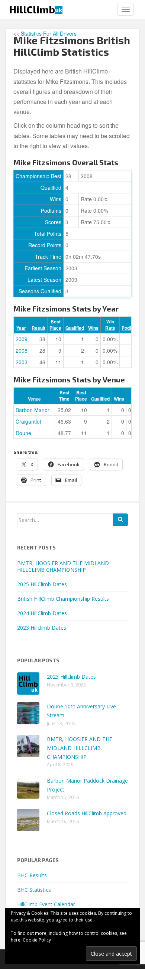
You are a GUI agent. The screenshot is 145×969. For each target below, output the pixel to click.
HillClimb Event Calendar (46, 904)
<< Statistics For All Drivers (45, 33)
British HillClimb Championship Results (63, 598)
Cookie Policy (37, 940)
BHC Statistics (34, 889)
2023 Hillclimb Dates (41, 627)
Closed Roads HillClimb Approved (86, 813)
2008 (22, 350)
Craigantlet (28, 421)
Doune (23, 433)
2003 (22, 362)
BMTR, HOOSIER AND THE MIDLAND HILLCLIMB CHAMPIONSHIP (63, 566)
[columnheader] (21, 325)
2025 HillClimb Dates (42, 584)
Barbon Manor (32, 410)
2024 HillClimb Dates (42, 613)
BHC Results (32, 875)
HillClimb (35, 9)
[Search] (120, 519)
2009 (22, 339)
